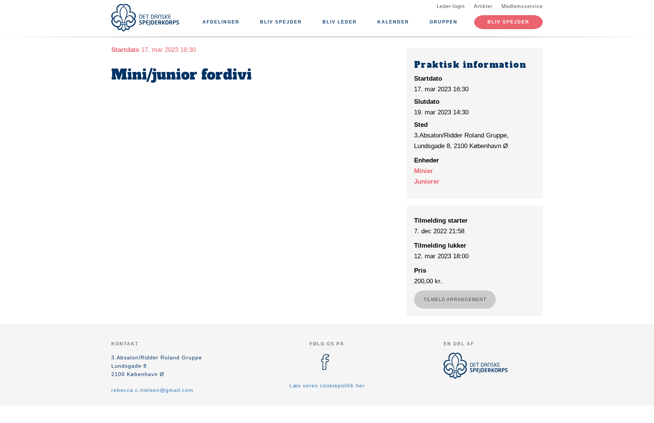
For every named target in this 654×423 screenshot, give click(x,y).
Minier (423, 171)
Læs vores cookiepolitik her (327, 385)
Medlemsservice (522, 6)
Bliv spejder (281, 22)
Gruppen (444, 22)
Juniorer (426, 181)
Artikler (483, 6)
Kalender (393, 22)
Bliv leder (339, 22)
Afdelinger (221, 22)
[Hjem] (145, 18)
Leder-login (451, 6)
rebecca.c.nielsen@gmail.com (152, 390)
